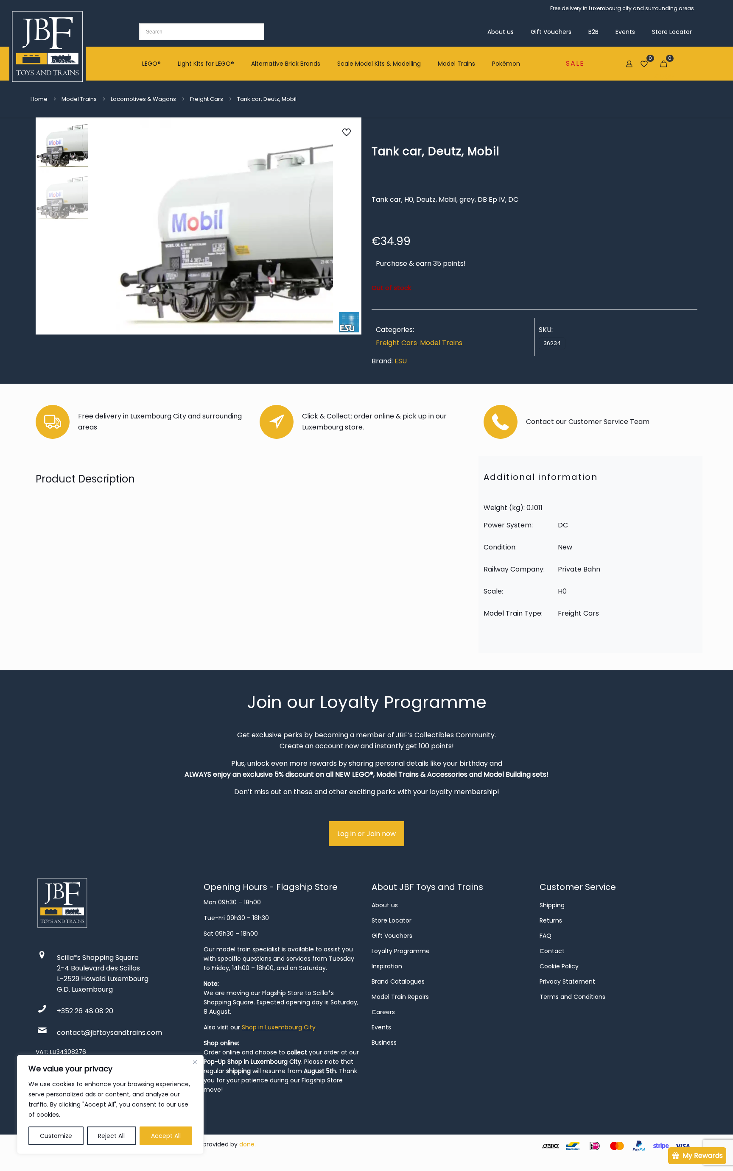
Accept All (166, 1136)
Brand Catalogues (398, 981)
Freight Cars (206, 99)
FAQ (545, 935)
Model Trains (79, 99)
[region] (110, 1104)
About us (385, 905)
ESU (400, 361)
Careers (383, 1012)
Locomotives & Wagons (143, 99)
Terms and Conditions (572, 997)
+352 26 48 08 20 (85, 1011)
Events (381, 1027)
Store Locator (391, 920)
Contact (552, 951)
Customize (56, 1136)
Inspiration (387, 966)
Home (39, 99)
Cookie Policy (559, 966)
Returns (551, 920)
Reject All (111, 1136)
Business (384, 1042)
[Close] (195, 1062)
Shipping (552, 905)
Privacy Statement (567, 981)
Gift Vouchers (392, 935)
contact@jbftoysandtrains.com (109, 1032)
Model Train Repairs (400, 997)
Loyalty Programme (401, 951)
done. (247, 1144)
